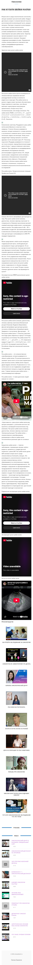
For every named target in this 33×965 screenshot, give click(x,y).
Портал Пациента (16, 960)
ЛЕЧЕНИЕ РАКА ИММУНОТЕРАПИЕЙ (17, 893)
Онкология (16, 2)
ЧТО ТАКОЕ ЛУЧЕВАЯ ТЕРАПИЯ (21, 934)
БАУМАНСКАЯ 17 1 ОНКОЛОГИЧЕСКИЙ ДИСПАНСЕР (21, 872)
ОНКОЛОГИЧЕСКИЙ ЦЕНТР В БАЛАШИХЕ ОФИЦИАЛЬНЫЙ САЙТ (20, 842)
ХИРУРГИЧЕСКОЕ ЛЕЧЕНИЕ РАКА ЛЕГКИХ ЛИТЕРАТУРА (20, 925)
